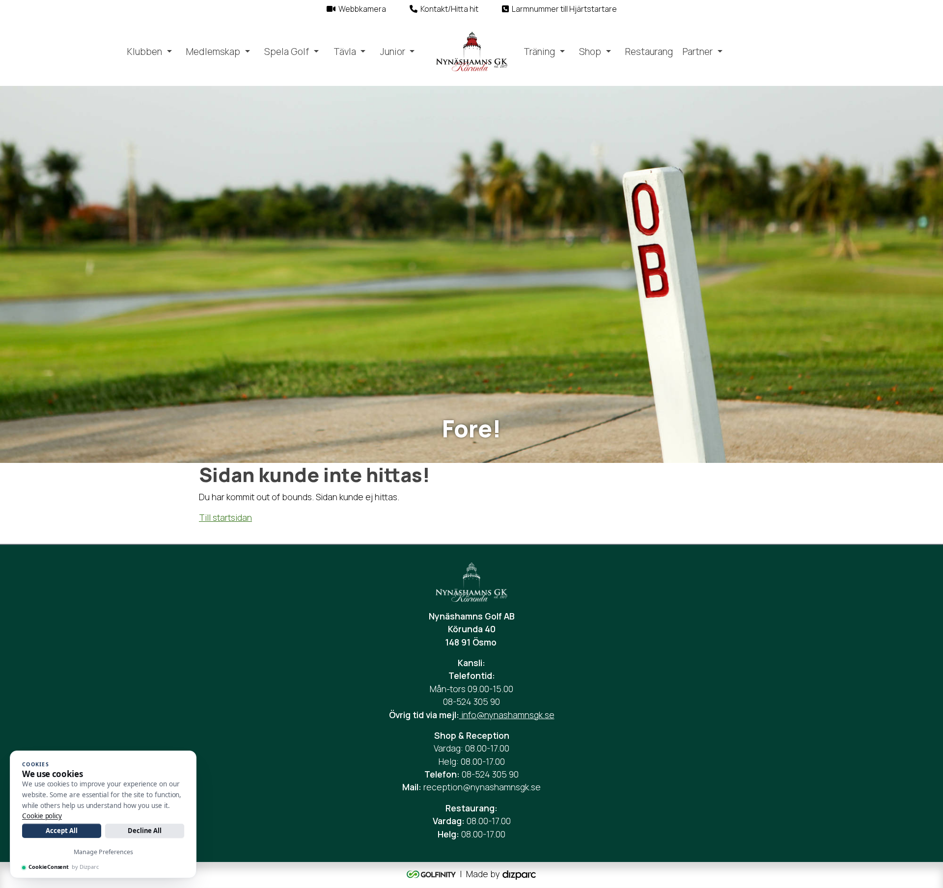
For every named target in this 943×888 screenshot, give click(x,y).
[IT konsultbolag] (519, 874)
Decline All (145, 830)
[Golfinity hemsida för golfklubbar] (432, 874)
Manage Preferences (103, 852)
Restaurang (649, 51)
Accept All (61, 830)
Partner (698, 51)
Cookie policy (42, 815)
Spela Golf (286, 51)
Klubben (144, 51)
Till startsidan (225, 517)
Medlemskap (213, 51)
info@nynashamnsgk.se (507, 715)
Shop (590, 51)
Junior (392, 51)
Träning (539, 51)
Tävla (344, 51)
